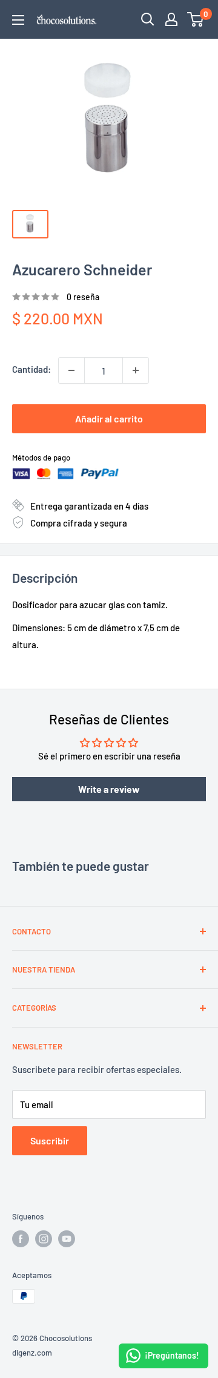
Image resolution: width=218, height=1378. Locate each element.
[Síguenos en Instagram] (43, 1238)
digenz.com (32, 1352)
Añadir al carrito (109, 418)
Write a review (109, 789)
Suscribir (49, 1140)
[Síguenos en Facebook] (20, 1238)
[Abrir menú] (18, 20)
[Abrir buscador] (147, 19)
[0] (195, 19)
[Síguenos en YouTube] (66, 1238)
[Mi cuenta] (171, 19)
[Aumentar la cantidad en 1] (135, 370)
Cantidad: (31, 369)
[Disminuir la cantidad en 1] (71, 370)
